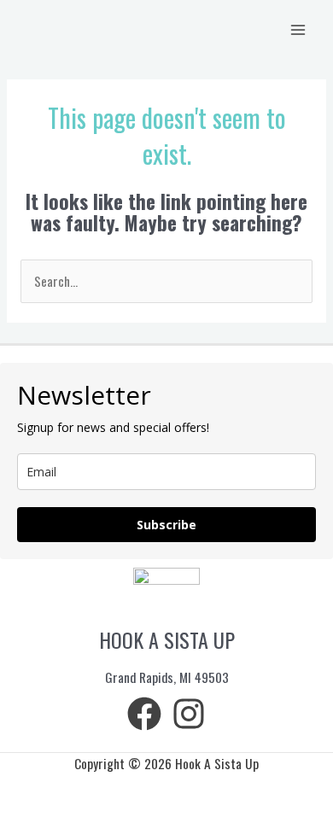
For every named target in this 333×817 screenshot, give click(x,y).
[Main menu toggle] (298, 30)
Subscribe (166, 524)
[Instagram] (189, 714)
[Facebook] (144, 714)
